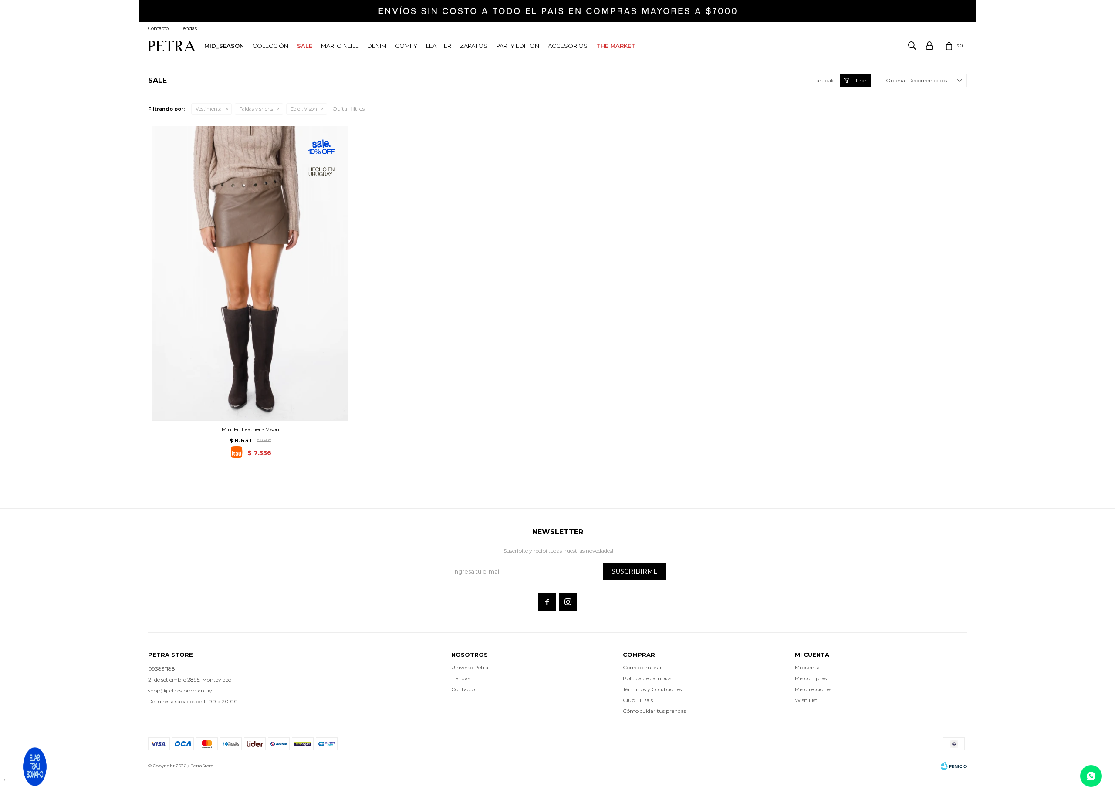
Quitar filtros (348, 108)
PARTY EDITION (517, 45)
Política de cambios (647, 678)
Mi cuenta (807, 667)
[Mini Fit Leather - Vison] (250, 273)
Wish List (806, 700)
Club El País (638, 700)
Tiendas (188, 28)
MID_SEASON (224, 45)
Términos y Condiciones (652, 689)
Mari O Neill (339, 45)
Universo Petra (469, 667)
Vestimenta (209, 109)
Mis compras (811, 678)
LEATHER (438, 45)
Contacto (158, 28)
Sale (304, 45)
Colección (270, 45)
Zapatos (473, 45)
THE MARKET (615, 45)
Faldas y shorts (256, 109)
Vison (304, 109)
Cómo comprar (642, 667)
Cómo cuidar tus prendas (654, 711)
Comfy (406, 45)
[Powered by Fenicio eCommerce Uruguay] (954, 766)
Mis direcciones (813, 689)
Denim (376, 45)
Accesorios (568, 45)
